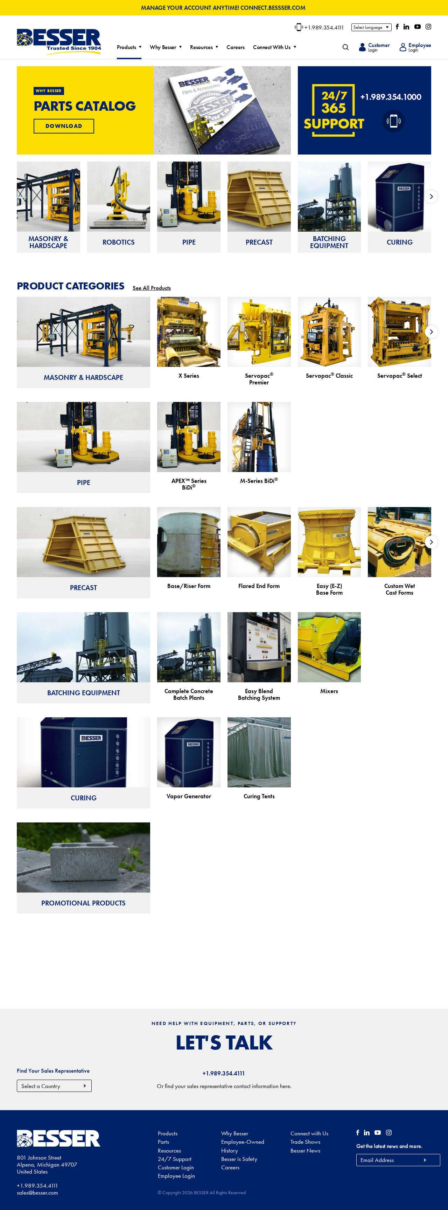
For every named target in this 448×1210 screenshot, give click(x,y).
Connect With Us (271, 47)
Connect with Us (309, 1133)
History (229, 1150)
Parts (163, 1141)
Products (126, 47)
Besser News (305, 1150)
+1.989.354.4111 (324, 27)
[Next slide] (431, 196)
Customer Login (176, 1167)
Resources (201, 47)
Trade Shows (305, 1141)
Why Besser (163, 47)
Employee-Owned (242, 1141)
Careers (235, 47)
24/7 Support (174, 1158)
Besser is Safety (239, 1158)
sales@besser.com (37, 1192)
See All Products (152, 287)
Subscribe (425, 1160)
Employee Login (176, 1175)
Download (64, 126)
